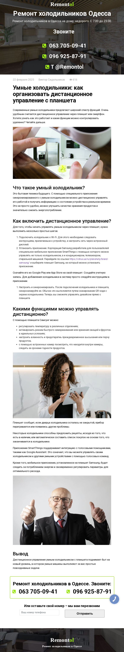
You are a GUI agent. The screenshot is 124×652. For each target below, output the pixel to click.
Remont (62, 4)
